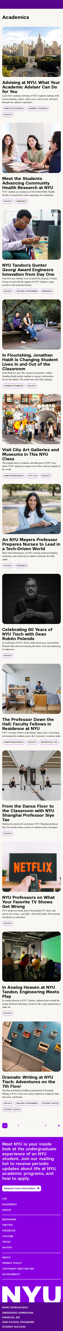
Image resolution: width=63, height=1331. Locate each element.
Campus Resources (13, 476)
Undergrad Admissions (17, 1313)
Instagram (9, 1219)
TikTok (6, 1241)
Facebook (8, 1230)
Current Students (37, 108)
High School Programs (18, 1322)
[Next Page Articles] (58, 1125)
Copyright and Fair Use (18, 1268)
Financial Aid (11, 1317)
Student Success (14, 1327)
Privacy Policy (12, 1263)
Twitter (7, 1225)
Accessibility (11, 1274)
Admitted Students (14, 108)
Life (4, 1198)
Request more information (19, 1188)
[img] (31, 52)
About (6, 1257)
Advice (6, 1210)
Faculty (8, 114)
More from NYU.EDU (15, 1307)
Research (21, 201)
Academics (9, 1204)
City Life (32, 476)
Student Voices (50, 1103)
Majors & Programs (27, 291)
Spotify (7, 1247)
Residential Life (49, 742)
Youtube (7, 1236)
